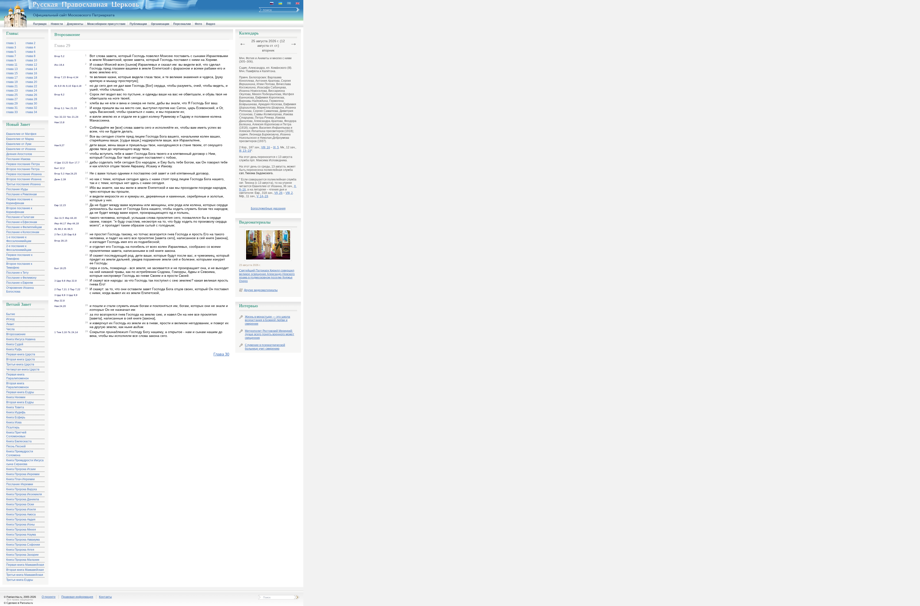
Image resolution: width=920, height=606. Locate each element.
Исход (10, 319)
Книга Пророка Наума (21, 534)
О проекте (49, 597)
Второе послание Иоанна (23, 179)
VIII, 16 (265, 147)
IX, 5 (276, 147)
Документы (75, 24)
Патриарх (40, 24)
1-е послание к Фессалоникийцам (18, 239)
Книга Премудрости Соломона (19, 453)
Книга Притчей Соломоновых (16, 434)
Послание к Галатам (20, 217)
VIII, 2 (289, 193)
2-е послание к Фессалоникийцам (18, 248)
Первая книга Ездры (20, 392)
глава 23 (12, 90)
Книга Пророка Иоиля (21, 509)
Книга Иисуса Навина (20, 339)
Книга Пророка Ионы (20, 524)
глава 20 (31, 82)
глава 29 (12, 103)
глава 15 (12, 73)
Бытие (10, 314)
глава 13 (12, 69)
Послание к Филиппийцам (24, 227)
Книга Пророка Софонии (23, 544)
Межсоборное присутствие (106, 24)
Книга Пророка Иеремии (23, 474)
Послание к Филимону (21, 277)
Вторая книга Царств (20, 359)
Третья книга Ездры (19, 580)
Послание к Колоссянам (22, 232)
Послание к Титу (17, 272)
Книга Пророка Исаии (21, 469)
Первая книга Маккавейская (25, 564)
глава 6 (30, 51)
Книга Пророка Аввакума (23, 539)
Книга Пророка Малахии (22, 559)
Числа (10, 329)
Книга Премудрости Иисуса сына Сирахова (25, 462)
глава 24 (31, 90)
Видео (210, 24)
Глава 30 (221, 354)
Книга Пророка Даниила (22, 499)
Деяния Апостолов (19, 154)
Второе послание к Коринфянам (19, 210)
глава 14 (31, 69)
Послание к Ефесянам (21, 222)
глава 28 (31, 99)
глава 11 (11, 64)
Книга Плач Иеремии (20, 479)
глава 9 (11, 60)
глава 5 (11, 51)
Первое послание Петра (23, 164)
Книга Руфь (14, 349)
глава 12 (31, 64)
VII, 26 (278, 193)
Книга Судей (14, 344)
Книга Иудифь (15, 412)
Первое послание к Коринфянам (19, 201)
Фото (198, 24)
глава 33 (12, 112)
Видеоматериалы (254, 222)
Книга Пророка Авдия (20, 519)
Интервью (248, 305)
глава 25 (12, 95)
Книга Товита (15, 407)
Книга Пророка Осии (20, 504)
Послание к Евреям (19, 282)
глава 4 (30, 47)
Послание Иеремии (19, 484)
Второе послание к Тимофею (19, 265)
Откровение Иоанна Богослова (20, 289)
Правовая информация (77, 597)
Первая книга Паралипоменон (17, 376)
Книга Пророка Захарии (22, 554)
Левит (10, 324)
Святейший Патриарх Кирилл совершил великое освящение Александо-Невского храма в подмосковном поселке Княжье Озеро (267, 276)
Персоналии (182, 24)
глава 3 (11, 47)
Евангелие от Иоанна (21, 149)
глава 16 (31, 73)
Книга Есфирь (15, 417)
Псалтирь (12, 427)
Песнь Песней (16, 446)
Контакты (105, 597)
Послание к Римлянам (21, 194)
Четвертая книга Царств (22, 369)
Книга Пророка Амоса (21, 514)
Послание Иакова (18, 159)
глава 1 (11, 43)
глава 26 (31, 95)
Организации (160, 24)
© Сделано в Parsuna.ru (18, 602)
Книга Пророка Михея (21, 529)
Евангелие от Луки (18, 144)
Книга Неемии (15, 397)
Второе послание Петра (23, 169)
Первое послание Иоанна (24, 174)
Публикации (138, 24)
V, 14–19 (262, 196)
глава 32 (31, 108)
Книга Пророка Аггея (20, 549)
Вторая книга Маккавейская (25, 569)
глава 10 (31, 60)
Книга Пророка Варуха (21, 489)
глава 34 (31, 112)
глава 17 (12, 77)
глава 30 (31, 103)
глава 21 (12, 86)
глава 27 (12, 99)
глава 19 (12, 82)
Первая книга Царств (20, 354)
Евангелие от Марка (20, 139)
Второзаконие (16, 334)
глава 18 (31, 77)
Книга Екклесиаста (19, 441)
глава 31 (12, 108)
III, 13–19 (245, 150)
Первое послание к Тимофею (19, 256)
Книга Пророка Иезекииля (24, 494)
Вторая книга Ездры (20, 402)
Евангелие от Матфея (21, 134)
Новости (57, 24)
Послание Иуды (17, 189)
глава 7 (11, 56)
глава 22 (31, 86)
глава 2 (30, 43)
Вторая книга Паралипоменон (17, 385)
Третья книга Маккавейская (24, 575)
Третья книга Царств (20, 364)
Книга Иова (14, 422)
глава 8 (30, 56)
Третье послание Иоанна (23, 184)
